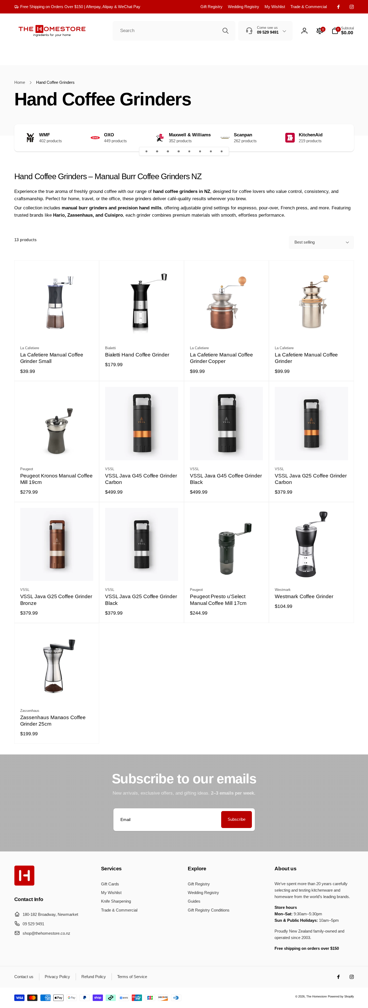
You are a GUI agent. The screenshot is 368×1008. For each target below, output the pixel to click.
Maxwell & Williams (190, 135)
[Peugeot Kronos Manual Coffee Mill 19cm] (57, 450)
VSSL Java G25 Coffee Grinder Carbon (311, 479)
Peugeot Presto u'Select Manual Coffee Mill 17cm (218, 600)
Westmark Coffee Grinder (304, 596)
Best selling (304, 242)
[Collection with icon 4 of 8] (178, 151)
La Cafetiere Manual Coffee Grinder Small (51, 358)
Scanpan (243, 135)
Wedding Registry (243, 6)
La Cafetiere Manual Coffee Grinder (306, 358)
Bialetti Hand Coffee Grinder (137, 355)
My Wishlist (275, 6)
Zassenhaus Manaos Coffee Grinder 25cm (53, 721)
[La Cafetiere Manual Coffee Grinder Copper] (227, 329)
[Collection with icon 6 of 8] (200, 151)
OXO (109, 135)
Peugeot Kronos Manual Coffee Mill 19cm (56, 479)
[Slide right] (340, 137)
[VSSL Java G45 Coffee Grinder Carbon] (142, 450)
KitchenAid (310, 135)
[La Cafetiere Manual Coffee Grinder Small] (57, 329)
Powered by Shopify (341, 996)
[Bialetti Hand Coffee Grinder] (142, 329)
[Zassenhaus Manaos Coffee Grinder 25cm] (57, 691)
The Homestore (316, 996)
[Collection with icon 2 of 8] (157, 151)
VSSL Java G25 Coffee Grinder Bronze (56, 600)
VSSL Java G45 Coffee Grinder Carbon (141, 479)
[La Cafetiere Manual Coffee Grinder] (311, 329)
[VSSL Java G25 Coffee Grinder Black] (142, 570)
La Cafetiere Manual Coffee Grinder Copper (221, 358)
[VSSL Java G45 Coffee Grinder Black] (227, 450)
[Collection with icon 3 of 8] (168, 151)
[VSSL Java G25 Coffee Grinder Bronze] (57, 570)
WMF (44, 135)
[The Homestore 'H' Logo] (24, 884)
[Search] (225, 30)
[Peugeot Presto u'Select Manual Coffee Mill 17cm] (227, 570)
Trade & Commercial (308, 6)
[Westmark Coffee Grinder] (311, 570)
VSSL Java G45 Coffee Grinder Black (226, 479)
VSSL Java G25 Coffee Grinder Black (141, 600)
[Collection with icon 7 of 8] (211, 151)
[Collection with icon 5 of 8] (189, 151)
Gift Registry (211, 6)
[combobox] (174, 31)
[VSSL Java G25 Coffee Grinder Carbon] (311, 450)
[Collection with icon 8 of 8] (221, 151)
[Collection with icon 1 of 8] (146, 151)
